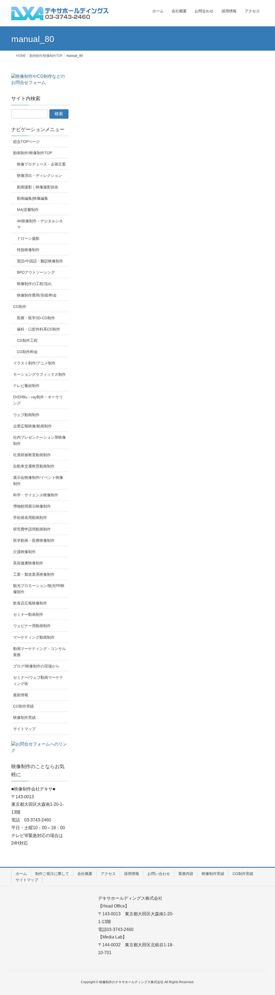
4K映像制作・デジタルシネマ (40, 224)
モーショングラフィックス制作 (39, 374)
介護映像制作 (24, 552)
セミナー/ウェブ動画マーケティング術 (38, 680)
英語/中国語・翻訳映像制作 (40, 261)
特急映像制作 (28, 250)
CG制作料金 (27, 352)
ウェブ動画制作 (26, 415)
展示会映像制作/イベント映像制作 (38, 480)
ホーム (21, 873)
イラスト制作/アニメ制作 (34, 363)
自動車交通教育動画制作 (34, 466)
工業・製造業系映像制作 (34, 574)
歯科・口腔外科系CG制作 (38, 329)
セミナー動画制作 (28, 614)
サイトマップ (24, 729)
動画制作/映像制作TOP (32, 153)
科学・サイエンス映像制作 (35, 495)
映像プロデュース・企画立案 (41, 164)
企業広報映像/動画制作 (32, 426)
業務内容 (185, 873)
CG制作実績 (23, 706)
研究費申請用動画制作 (32, 529)
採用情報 (131, 873)
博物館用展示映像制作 (32, 506)
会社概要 (84, 873)
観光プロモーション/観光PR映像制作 (38, 588)
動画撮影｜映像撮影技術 (37, 187)
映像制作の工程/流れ (34, 284)
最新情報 (20, 695)
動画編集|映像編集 (32, 198)
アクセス (108, 873)
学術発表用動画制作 (30, 517)
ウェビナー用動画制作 (32, 626)
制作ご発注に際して (52, 873)
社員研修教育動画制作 (32, 455)
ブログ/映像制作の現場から (36, 666)
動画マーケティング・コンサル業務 (39, 651)
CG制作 (19, 306)
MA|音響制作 (28, 210)
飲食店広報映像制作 (30, 603)
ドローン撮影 (28, 238)
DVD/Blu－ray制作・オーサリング (38, 400)
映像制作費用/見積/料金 (37, 295)
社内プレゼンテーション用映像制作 (39, 440)
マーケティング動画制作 (34, 637)
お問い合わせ (158, 873)
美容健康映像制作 (28, 563)
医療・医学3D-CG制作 (36, 318)
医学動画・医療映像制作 (34, 540)
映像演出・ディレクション (39, 175)
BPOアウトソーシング (36, 272)
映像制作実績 (24, 717)
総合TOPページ (26, 141)
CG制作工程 (27, 340)
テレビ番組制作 (26, 386)
